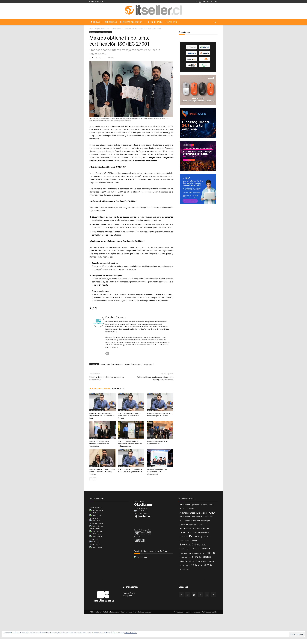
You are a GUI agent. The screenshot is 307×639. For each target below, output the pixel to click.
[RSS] (208, 1)
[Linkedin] (204, 1)
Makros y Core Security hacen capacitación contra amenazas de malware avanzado (130, 443)
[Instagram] (200, 1)
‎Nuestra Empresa (129, 593)
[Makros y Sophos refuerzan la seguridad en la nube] (160, 430)
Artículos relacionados (99, 388)
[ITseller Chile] (153, 11)
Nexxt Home (183, 553)
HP (204, 528)
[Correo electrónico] (107, 353)
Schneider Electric (201, 557)
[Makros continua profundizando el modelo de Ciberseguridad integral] (131, 458)
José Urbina (183, 537)
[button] (215, 22)
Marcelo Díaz (137, 364)
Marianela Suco (196, 549)
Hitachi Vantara (197, 528)
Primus (202, 553)
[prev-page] (90, 478)
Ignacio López (105, 364)
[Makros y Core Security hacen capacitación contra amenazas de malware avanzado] (131, 430)
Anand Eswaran (185, 517)
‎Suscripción (127, 595)
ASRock (206, 517)
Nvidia (191, 553)
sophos (182, 565)
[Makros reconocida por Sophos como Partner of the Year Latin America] (131, 402)
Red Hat (210, 552)
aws (181, 520)
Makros (127, 364)
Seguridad (122, 410)
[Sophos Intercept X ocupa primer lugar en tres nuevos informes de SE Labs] (102, 402)
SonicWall (211, 561)
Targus (187, 565)
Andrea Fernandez (197, 517)
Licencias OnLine (190, 544)
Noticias (95, 22)
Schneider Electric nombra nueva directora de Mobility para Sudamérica (155, 378)
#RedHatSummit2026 (207, 505)
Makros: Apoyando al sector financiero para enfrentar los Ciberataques (99, 443)
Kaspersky (195, 536)
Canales (92, 466)
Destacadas (151, 438)
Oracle (196, 553)
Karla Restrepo (117, 364)
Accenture (183, 509)
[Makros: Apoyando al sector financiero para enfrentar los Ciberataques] (102, 430)
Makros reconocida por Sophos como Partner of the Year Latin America (129, 415)
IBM (208, 528)
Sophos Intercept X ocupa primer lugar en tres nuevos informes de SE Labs (101, 415)
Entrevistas (93, 438)
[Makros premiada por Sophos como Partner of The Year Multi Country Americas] (102, 458)
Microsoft (206, 549)
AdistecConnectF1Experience (193, 513)
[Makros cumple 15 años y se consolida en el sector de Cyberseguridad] (160, 458)
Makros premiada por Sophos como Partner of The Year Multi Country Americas (102, 471)
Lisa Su (204, 545)
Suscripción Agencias (193, 612)
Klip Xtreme (207, 537)
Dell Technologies (203, 520)
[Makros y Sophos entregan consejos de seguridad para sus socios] (160, 402)
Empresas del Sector (131, 22)
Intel (189, 532)
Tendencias (111, 22)
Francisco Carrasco (99, 58)
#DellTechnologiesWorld (189, 505)
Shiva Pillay (183, 561)
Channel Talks (155, 22)
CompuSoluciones (190, 520)
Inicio (91, 29)
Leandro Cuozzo (184, 541)
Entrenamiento (123, 438)
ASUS (212, 517)
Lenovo (194, 540)
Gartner (200, 524)
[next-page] (94, 478)
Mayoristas (171, 22)
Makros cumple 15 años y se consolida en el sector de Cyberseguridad (157, 471)
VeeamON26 (184, 569)
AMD (212, 512)
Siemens (191, 561)
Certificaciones (117, 29)
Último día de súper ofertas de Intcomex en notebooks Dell (106, 378)
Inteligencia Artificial (200, 532)
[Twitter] (212, 1)
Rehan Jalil (183, 557)
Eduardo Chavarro (191, 524)
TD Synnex (196, 565)
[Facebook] (196, 1)
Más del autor (118, 388)
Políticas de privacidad (210, 612)
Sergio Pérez (148, 364)
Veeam (208, 565)
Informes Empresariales (97, 410)
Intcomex (183, 532)
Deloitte (182, 524)
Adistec (190, 508)
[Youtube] (216, 1)
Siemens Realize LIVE (201, 561)
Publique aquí (178, 612)
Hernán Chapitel (185, 528)
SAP (189, 557)
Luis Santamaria (184, 549)
